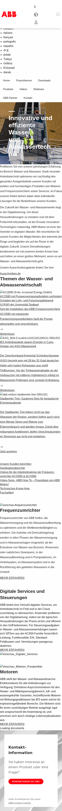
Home (6, 80)
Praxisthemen (24, 80)
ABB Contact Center (19, 802)
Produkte (8, 89)
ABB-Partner (10, 97)
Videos (23, 89)
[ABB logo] (9, 14)
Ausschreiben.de (10, 273)
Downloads (44, 80)
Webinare (38, 89)
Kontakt (28, 97)
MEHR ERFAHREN (12, 577)
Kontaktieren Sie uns (26, 781)
